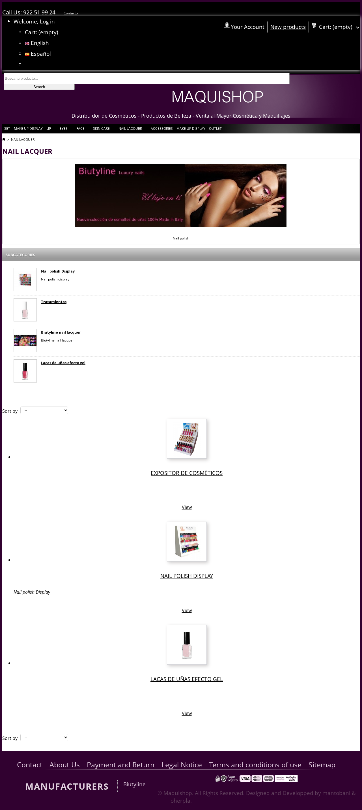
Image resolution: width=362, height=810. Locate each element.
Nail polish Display (58, 271)
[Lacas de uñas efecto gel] (25, 371)
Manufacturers (67, 786)
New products (288, 27)
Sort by (10, 411)
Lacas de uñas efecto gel (63, 362)
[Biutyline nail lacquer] (25, 341)
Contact (29, 765)
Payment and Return (120, 765)
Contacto (71, 13)
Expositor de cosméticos (187, 473)
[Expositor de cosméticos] (187, 457)
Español (40, 53)
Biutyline (134, 784)
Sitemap (322, 765)
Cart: (41, 32)
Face (80, 129)
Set (7, 128)
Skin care (101, 129)
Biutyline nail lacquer (61, 332)
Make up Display (28, 128)
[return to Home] (3, 139)
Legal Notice (181, 765)
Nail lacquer (130, 129)
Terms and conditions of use (255, 765)
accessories (162, 128)
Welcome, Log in (34, 21)
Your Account (247, 27)
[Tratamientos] (25, 310)
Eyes (63, 129)
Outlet (215, 128)
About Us (64, 765)
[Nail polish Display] (25, 280)
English (39, 43)
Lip (48, 129)
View (187, 507)
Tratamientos (53, 301)
